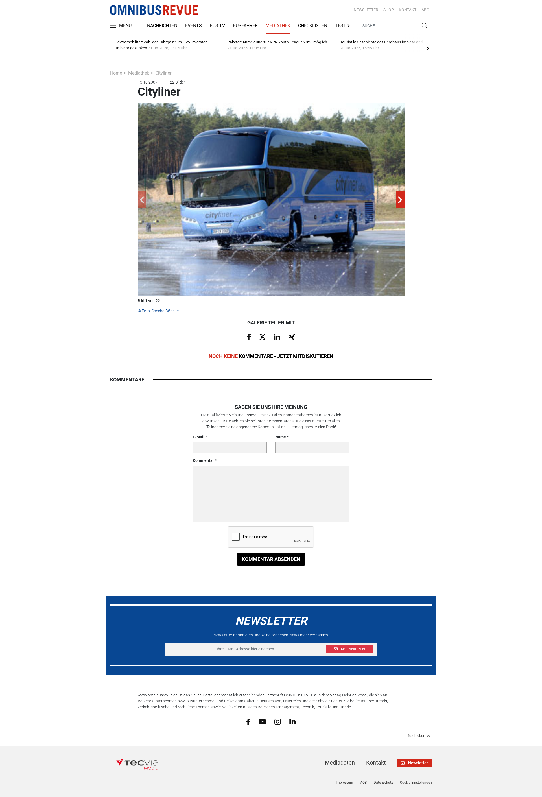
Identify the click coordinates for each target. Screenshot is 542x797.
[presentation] (427, 48)
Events (193, 25)
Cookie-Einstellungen (416, 783)
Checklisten (312, 25)
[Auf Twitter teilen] (262, 336)
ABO (425, 10)
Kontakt (376, 762)
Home (116, 73)
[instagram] (277, 721)
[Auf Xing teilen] (292, 336)
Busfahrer (245, 25)
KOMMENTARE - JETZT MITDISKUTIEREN (271, 356)
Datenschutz (383, 783)
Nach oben (416, 736)
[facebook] (248, 721)
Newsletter (366, 10)
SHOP (388, 10)
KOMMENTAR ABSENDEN (271, 559)
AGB (363, 783)
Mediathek (278, 25)
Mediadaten (340, 762)
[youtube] (262, 721)
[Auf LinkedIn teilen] (277, 336)
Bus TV (217, 25)
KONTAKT (407, 10)
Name (280, 437)
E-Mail (198, 437)
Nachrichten (162, 25)
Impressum (344, 783)
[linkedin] (292, 721)
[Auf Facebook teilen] (249, 336)
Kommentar (203, 460)
